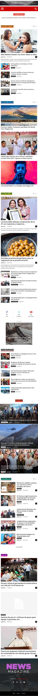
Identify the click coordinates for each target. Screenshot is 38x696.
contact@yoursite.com (22, 678)
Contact (23, 693)
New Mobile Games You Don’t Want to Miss (19, 54)
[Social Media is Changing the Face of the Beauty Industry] (5, 356)
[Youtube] (24, 682)
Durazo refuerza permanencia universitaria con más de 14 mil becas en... (19, 584)
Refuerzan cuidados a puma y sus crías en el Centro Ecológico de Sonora (27, 484)
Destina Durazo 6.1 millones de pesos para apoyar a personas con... (18, 618)
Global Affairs (14, 284)
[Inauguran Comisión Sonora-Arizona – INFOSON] (5, 92)
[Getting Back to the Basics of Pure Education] (5, 66)
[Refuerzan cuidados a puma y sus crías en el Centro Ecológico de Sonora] (8, 487)
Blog (14, 693)
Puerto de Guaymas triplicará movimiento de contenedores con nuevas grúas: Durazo (18, 652)
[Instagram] (17, 682)
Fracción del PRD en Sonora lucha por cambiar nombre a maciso (22, 73)
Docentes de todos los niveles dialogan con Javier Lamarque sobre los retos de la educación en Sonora (18, 468)
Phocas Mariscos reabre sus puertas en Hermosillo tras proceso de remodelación (23, 380)
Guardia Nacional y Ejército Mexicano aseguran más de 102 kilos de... (22, 371)
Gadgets (3, 52)
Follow (19, 311)
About (18, 693)
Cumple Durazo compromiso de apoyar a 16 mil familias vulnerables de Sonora (26, 523)
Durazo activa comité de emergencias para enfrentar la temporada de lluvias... (23, 81)
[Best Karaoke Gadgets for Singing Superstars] (8, 538)
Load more (18, 547)
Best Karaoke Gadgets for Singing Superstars (26, 535)
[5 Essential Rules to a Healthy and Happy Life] (19, 172)
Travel (2, 125)
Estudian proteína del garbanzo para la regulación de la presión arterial (17, 259)
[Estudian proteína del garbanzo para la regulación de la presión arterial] (19, 244)
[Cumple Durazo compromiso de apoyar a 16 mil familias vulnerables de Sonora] (8, 525)
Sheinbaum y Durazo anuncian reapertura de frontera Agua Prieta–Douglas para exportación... (24, 273)
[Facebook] (14, 682)
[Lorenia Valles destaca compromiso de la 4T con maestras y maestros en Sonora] (19, 208)
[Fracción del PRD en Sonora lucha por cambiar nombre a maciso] (5, 75)
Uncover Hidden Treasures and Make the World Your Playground (18, 128)
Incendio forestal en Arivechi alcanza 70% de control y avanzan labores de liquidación (17, 444)
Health (2, 183)
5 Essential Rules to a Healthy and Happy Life (17, 186)
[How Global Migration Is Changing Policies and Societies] (5, 300)
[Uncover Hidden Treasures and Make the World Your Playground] (19, 115)
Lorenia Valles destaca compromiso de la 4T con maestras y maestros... (18, 223)
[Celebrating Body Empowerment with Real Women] (5, 390)
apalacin (3, 57)
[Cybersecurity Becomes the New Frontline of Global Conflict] (5, 283)
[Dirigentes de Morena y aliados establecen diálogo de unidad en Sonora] (5, 364)
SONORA (13, 76)
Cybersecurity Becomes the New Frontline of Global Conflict (26, 511)
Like (7, 311)
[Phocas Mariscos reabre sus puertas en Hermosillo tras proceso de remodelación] (5, 381)
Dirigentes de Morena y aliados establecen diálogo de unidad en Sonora (23, 363)
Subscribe (31, 311)
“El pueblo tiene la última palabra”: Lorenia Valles (19, 17)
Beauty (12, 357)
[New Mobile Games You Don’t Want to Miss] (19, 41)
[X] (21, 682)
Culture (13, 67)
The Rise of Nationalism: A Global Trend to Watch (18, 420)
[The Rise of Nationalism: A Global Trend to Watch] (19, 414)
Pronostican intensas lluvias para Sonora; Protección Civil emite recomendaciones (24, 290)
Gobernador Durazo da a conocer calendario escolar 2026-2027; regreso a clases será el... (17, 157)
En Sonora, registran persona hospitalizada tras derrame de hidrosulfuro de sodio (27, 498)
